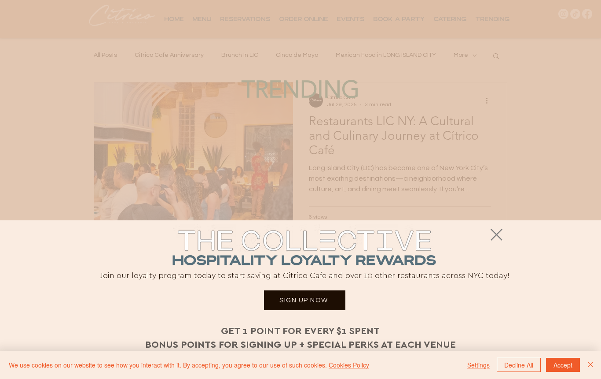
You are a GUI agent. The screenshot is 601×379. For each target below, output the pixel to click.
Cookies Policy (349, 364)
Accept (562, 364)
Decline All (518, 364)
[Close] (590, 365)
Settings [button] (478, 364)
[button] (496, 234)
